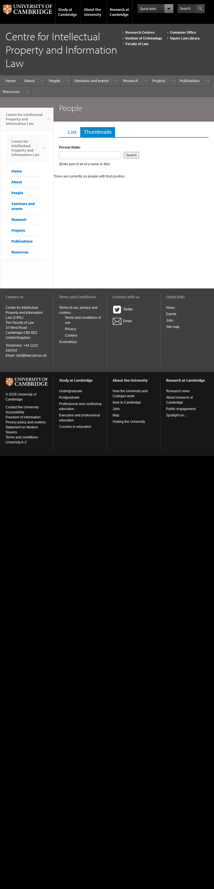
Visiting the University (129, 422)
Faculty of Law (136, 44)
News (170, 308)
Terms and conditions (22, 437)
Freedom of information (23, 417)
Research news (178, 391)
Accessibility (15, 412)
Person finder (70, 147)
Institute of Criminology (143, 38)
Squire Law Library (185, 38)
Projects (159, 80)
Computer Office (183, 32)
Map (116, 415)
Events (171, 314)
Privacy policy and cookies (26, 422)
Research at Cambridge (119, 12)
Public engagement (181, 409)
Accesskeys (68, 342)
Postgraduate (69, 397)
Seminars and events (91, 80)
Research (130, 80)
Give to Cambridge (127, 402)
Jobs (169, 320)
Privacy (70, 329)
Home (11, 80)
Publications (190, 80)
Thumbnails (99, 132)
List (72, 132)
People (54, 80)
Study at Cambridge (67, 12)
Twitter (127, 309)
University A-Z (16, 442)
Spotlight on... (176, 415)
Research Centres (140, 32)
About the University (92, 12)
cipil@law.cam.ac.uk (31, 355)
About (29, 80)
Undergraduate (70, 391)
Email (126, 321)
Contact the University (22, 407)
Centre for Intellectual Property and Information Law (24, 119)
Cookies (71, 335)
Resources (11, 91)
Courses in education (75, 427)
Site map (172, 327)
